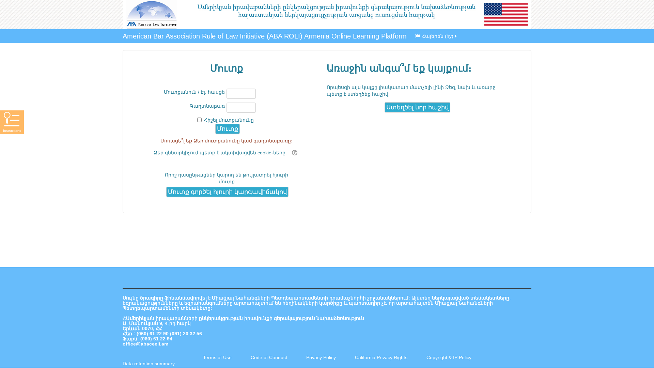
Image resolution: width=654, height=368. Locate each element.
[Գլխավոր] (327, 14)
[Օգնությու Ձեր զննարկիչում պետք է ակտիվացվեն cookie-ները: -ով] (293, 152)
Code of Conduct (269, 357)
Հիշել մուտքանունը (229, 120)
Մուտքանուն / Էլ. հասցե (194, 92)
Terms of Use (217, 357)
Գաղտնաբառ (207, 106)
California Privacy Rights (382, 357)
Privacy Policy (321, 357)
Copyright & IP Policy (448, 357)
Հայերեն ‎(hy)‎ (437, 36)
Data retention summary (149, 363)
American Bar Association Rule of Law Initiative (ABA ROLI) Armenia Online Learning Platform (265, 36)
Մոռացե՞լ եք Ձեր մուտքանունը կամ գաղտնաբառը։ (226, 140)
